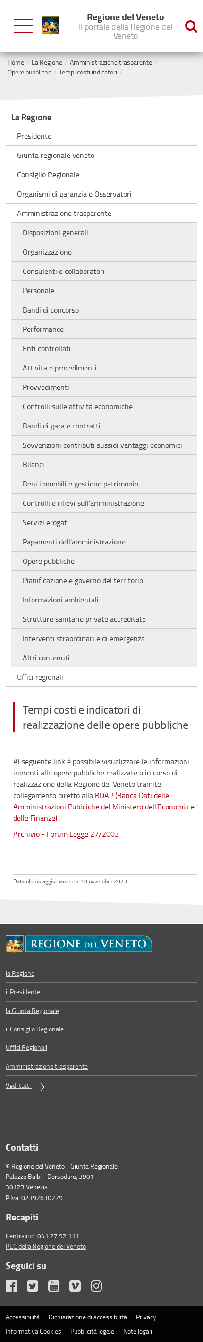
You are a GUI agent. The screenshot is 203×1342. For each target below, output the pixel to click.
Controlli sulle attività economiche (78, 406)
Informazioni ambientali (61, 599)
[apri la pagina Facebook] (15, 1288)
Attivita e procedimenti (60, 367)
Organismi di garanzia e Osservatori (74, 194)
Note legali (137, 1330)
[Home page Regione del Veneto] (50, 25)
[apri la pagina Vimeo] (79, 1288)
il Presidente (23, 991)
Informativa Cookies (33, 1330)
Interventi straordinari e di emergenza (84, 638)
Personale (38, 290)
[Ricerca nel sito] (191, 26)
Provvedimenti (46, 387)
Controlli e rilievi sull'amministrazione (83, 503)
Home (16, 62)
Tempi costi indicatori (88, 71)
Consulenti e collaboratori (64, 271)
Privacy (146, 1316)
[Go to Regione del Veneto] (101, 944)
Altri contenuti (46, 657)
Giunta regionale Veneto (55, 155)
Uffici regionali (40, 677)
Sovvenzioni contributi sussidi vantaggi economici (102, 445)
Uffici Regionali (26, 1047)
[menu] (24, 26)
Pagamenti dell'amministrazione (74, 541)
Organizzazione (47, 252)
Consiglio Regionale (48, 174)
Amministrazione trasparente (111, 62)
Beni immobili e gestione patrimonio (80, 483)
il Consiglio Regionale (35, 1028)
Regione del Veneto (125, 25)
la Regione (20, 973)
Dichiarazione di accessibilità (88, 1316)
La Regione (47, 62)
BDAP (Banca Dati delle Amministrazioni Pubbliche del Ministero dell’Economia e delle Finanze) (104, 806)
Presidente (34, 136)
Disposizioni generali (55, 232)
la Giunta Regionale (32, 1010)
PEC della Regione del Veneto (46, 1246)
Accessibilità (23, 1316)
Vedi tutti (19, 1085)
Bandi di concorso (51, 310)
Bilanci (33, 464)
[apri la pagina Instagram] (100, 1288)
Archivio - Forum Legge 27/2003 (66, 834)
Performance (43, 329)
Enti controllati (47, 348)
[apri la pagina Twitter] (37, 1288)
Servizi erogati (46, 522)
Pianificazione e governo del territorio (83, 580)
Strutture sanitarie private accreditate (84, 619)
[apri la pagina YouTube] (58, 1288)
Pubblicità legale (92, 1330)
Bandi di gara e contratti (62, 425)
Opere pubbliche (29, 71)
